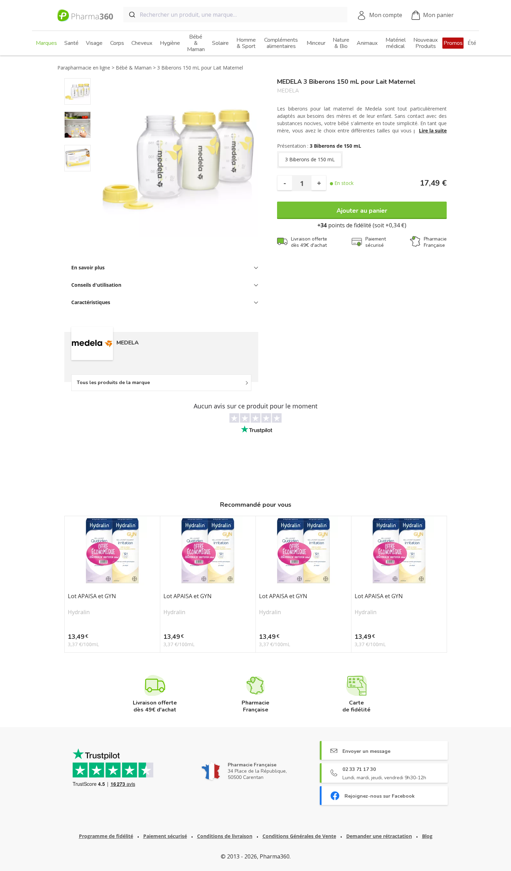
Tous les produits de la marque (113, 382)
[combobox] (235, 14)
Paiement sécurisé (165, 836)
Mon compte (385, 15)
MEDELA (288, 91)
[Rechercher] (131, 14)
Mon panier (438, 15)
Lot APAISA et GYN (92, 596)
